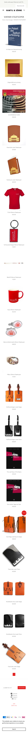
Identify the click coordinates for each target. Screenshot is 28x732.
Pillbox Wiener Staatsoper (14, 374)
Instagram (14, 697)
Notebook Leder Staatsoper (14, 180)
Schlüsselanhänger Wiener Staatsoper (14, 245)
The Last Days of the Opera (14, 472)
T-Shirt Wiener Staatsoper (14, 212)
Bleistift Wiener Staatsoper (14, 277)
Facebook (14, 693)
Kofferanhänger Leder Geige (14, 407)
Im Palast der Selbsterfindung (14, 49)
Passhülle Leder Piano (14, 569)
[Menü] (3, 10)
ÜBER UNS (14, 705)
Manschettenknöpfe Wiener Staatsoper (14, 342)
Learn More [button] (5, 725)
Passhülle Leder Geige (14, 666)
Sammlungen (9, 20)
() (20, 5)
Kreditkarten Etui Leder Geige (14, 601)
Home (3, 20)
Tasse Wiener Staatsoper (14, 309)
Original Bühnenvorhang (14, 82)
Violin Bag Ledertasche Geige (14, 537)
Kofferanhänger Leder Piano (14, 439)
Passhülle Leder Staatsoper (14, 147)
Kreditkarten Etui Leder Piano (14, 634)
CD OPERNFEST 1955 (14, 115)
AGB (14, 703)
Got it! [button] (14, 729)
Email (14, 698)
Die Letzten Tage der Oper (14, 504)
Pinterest (14, 695)
